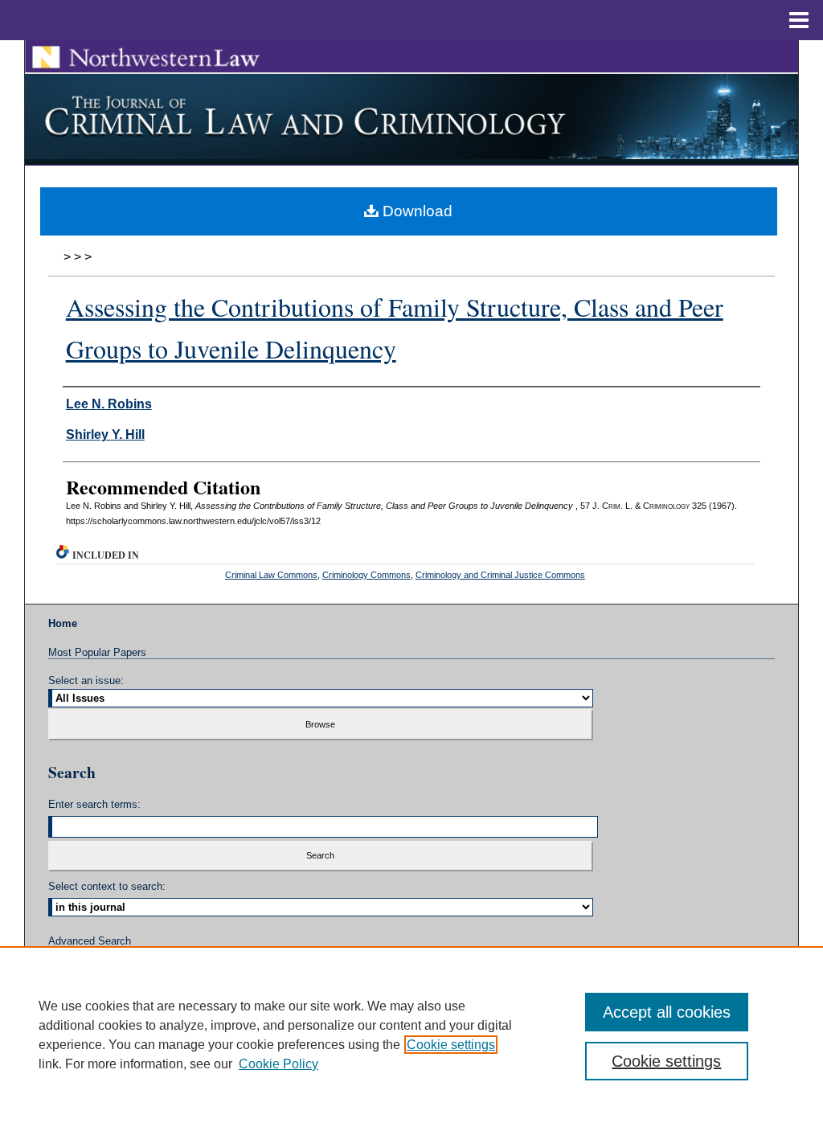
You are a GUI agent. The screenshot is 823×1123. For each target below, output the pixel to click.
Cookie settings (451, 1044)
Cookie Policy (278, 1064)
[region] (411, 1034)
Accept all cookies (667, 1012)
